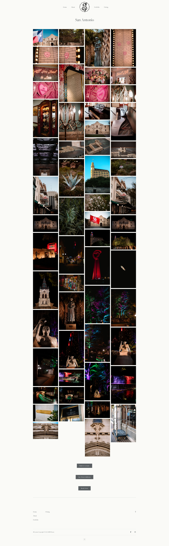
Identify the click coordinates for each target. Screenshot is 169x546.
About (73, 7)
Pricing (106, 7)
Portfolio (97, 7)
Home (65, 7)
